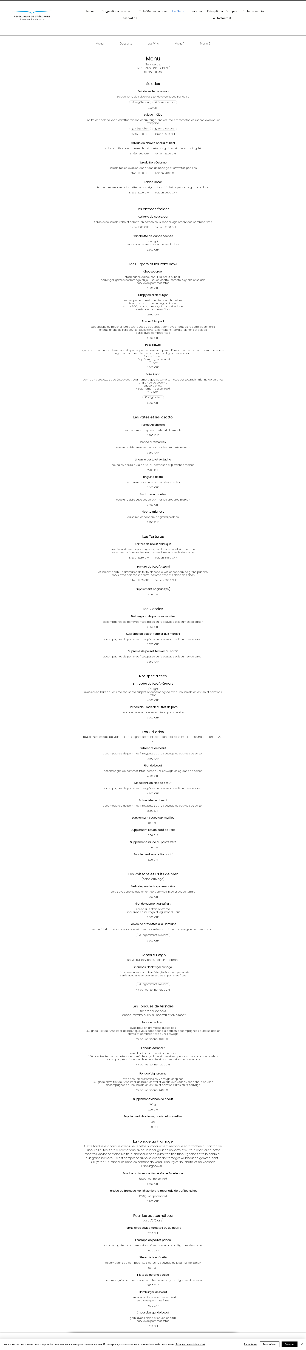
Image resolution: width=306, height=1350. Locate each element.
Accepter (289, 1344)
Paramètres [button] (250, 1344)
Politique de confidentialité (190, 1344)
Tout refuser (269, 1344)
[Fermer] (302, 1344)
